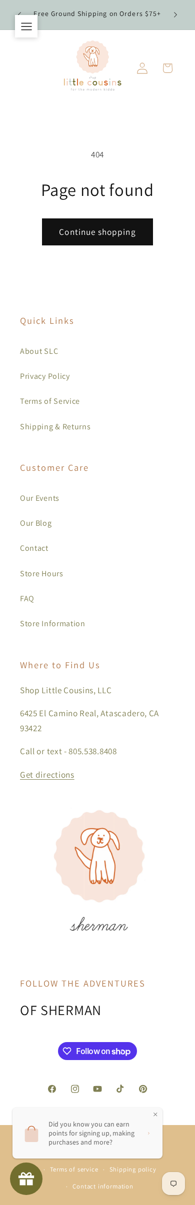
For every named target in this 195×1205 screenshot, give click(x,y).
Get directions (47, 774)
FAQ (27, 598)
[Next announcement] (175, 14)
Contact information (102, 1186)
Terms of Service (50, 401)
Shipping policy (133, 1169)
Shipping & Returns (55, 426)
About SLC (39, 351)
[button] (167, 68)
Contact (34, 548)
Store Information (53, 623)
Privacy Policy (45, 376)
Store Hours (42, 573)
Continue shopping (97, 231)
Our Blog (36, 523)
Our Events (40, 498)
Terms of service (74, 1169)
